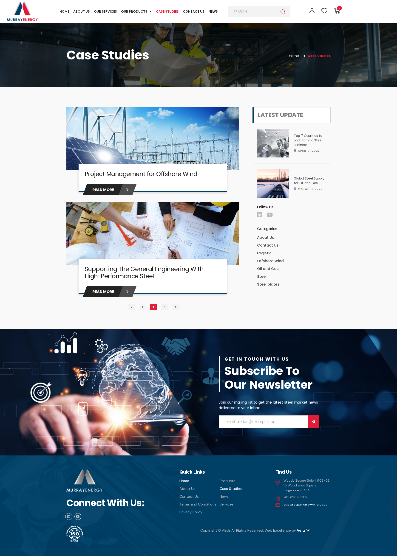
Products (227, 480)
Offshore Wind (270, 261)
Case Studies (231, 488)
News (224, 496)
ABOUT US (81, 11)
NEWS (213, 11)
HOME (64, 11)
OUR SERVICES (105, 11)
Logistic (264, 253)
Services (227, 504)
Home (184, 480)
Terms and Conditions (197, 504)
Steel (262, 276)
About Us (265, 237)
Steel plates (268, 284)
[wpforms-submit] (313, 421)
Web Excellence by (285, 530)
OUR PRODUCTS (134, 11)
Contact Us (267, 245)
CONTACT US (193, 11)
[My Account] (311, 10)
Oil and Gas (268, 268)
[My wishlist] (324, 11)
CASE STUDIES (167, 11)
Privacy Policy (190, 512)
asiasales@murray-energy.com (307, 504)
